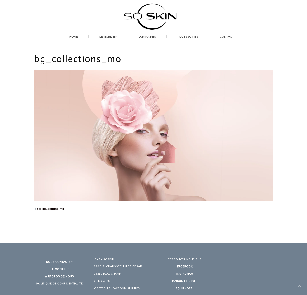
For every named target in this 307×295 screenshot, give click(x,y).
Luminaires (147, 36)
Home (73, 36)
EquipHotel (185, 288)
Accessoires (188, 36)
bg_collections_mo (50, 208)
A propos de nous (59, 276)
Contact (227, 36)
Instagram (184, 273)
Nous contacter (59, 261)
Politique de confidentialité (59, 283)
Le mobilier (108, 36)
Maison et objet (185, 281)
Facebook (185, 266)
